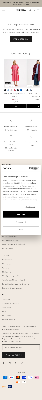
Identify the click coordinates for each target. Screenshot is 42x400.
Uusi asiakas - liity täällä (10, 240)
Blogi (4, 311)
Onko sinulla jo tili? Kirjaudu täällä (13, 244)
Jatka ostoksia (20, 39)
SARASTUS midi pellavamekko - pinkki (15, 94)
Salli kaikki (21, 214)
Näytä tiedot (30, 207)
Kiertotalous (6, 272)
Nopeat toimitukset (11, 126)
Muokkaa (19, 222)
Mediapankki (6, 315)
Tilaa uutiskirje (14, 355)
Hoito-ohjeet (6, 263)
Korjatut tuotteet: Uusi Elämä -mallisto (15, 284)
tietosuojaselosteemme (13, 341)
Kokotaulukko (7, 259)
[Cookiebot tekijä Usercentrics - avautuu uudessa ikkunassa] (29, 168)
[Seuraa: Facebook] (3, 363)
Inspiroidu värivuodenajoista (11, 288)
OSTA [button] (15, 106)
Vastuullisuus (6, 307)
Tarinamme (6, 299)
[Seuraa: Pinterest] (15, 363)
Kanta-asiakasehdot (9, 248)
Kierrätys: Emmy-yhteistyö (11, 275)
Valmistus (5, 267)
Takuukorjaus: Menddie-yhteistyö (13, 280)
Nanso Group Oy (8, 319)
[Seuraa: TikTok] (22, 363)
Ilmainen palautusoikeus (31, 142)
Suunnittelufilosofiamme (10, 303)
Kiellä (21, 230)
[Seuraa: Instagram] (9, 363)
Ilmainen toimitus (31, 126)
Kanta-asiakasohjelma (9, 236)
